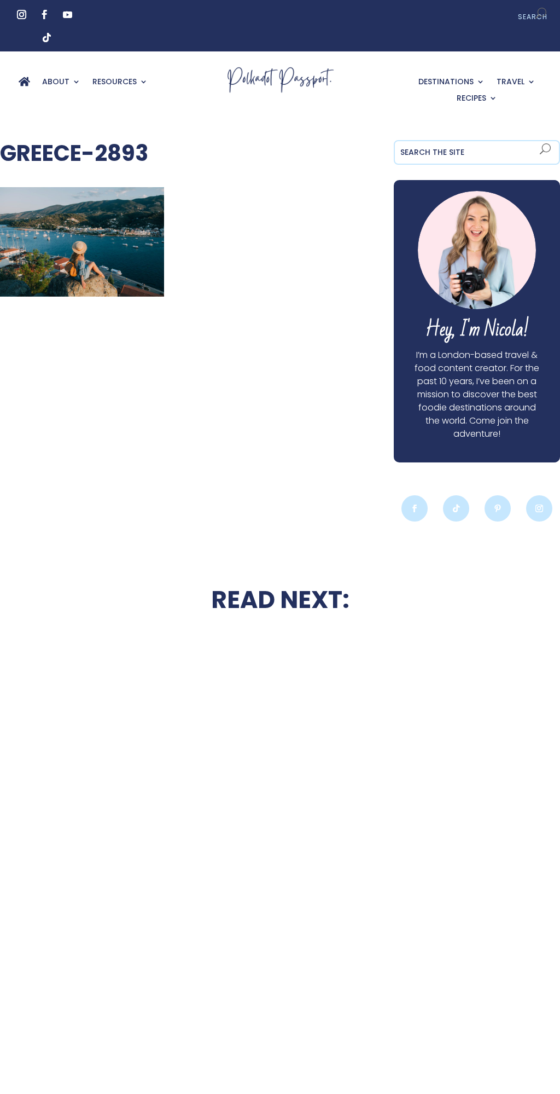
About (55, 82)
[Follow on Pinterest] (498, 508)
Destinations (446, 82)
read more (122, 785)
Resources (114, 82)
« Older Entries (87, 1037)
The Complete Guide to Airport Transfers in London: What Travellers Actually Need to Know (437, 773)
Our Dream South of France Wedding (122, 753)
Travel (510, 82)
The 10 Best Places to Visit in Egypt (279, 659)
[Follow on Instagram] (22, 14)
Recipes (471, 98)
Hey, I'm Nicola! (477, 329)
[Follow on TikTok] (47, 37)
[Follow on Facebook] (45, 14)
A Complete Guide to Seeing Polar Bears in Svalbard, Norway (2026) (122, 959)
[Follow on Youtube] (68, 14)
